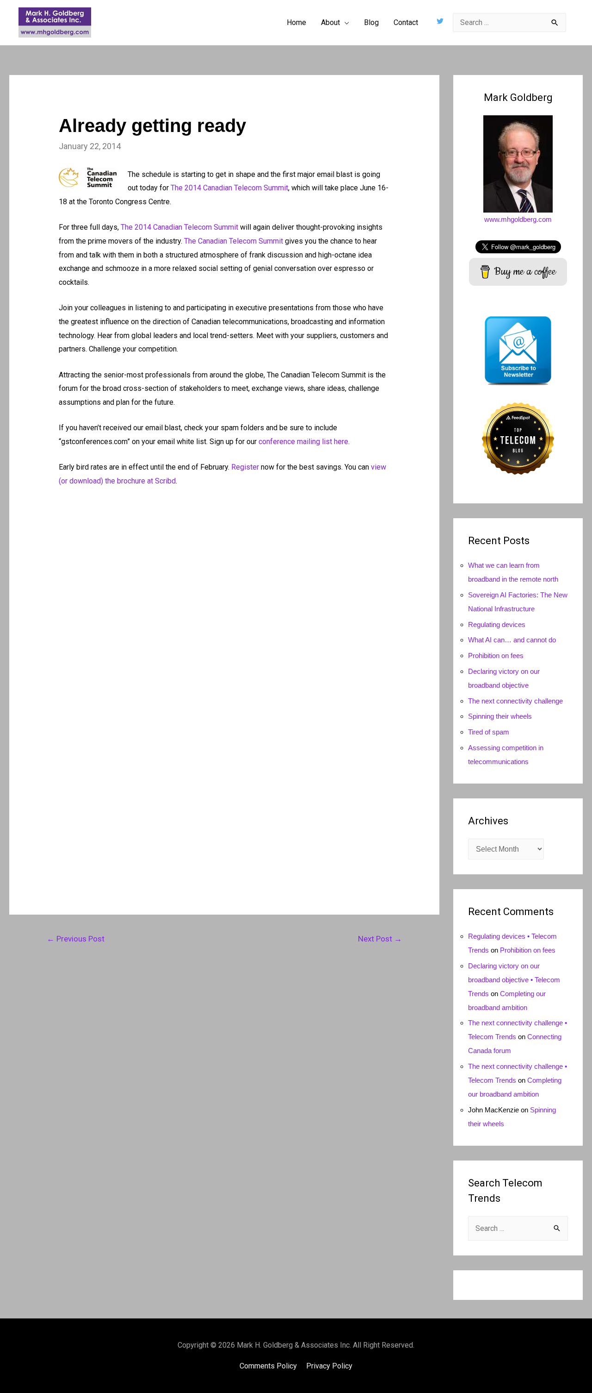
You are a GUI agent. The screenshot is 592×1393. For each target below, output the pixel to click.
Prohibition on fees (496, 655)
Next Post (380, 938)
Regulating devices (496, 624)
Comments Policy (268, 1366)
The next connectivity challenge (515, 701)
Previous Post (76, 938)
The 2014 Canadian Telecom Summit (229, 187)
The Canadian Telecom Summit (233, 241)
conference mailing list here (303, 441)
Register (245, 467)
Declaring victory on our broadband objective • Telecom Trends (514, 980)
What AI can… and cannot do (512, 640)
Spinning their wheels (500, 716)
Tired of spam (488, 732)
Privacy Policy (329, 1366)
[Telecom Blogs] (518, 438)
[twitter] (441, 21)
